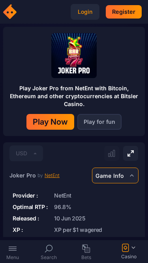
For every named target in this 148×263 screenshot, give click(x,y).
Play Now (50, 122)
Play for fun (99, 121)
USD (21, 153)
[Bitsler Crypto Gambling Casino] (11, 11)
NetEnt (52, 175)
